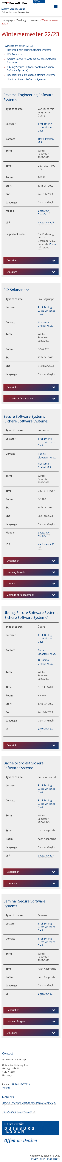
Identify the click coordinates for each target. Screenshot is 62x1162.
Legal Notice (53, 1158)
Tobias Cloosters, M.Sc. (47, 455)
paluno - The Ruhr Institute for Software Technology (29, 1102)
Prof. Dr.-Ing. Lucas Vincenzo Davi (46, 127)
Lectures (34, 20)
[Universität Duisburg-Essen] (39, 3)
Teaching (21, 20)
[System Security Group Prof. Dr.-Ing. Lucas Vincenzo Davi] (29, 7)
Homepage (7, 20)
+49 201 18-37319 (20, 1084)
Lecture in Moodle (43, 212)
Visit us (6, 1087)
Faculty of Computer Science (17, 1111)
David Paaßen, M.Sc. (46, 140)
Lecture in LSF (46, 222)
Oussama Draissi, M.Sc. (45, 324)
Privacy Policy (38, 1158)
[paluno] (15, 3)
